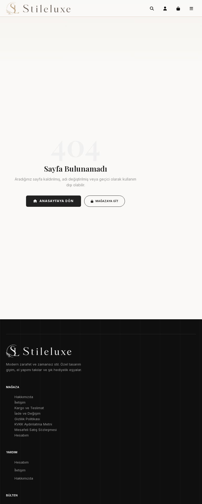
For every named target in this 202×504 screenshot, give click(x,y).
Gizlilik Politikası (27, 419)
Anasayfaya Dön (56, 201)
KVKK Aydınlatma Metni (33, 424)
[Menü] (191, 8)
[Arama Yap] (152, 8)
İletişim (20, 402)
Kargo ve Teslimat (29, 408)
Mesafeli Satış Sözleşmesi (35, 430)
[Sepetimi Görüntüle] (178, 8)
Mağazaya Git (106, 201)
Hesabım (21, 435)
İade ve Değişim (27, 413)
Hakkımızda (23, 397)
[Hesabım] (165, 8)
